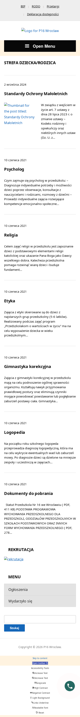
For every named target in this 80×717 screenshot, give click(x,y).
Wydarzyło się (20, 601)
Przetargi (53, 6)
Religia (11, 235)
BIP (23, 6)
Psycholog (14, 169)
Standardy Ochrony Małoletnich (35, 93)
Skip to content (40, 658)
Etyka (9, 301)
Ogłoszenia (18, 589)
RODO (36, 6)
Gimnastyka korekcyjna (27, 366)
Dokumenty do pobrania (28, 493)
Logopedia (14, 432)
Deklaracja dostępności (43, 14)
